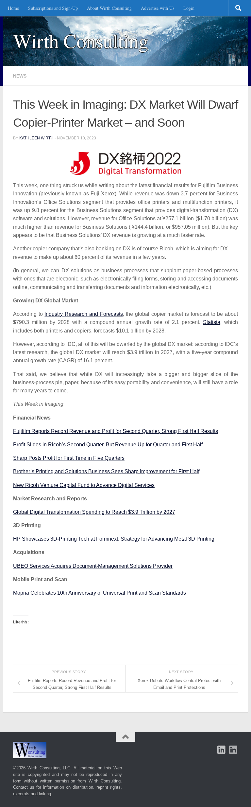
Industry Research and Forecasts (83, 314)
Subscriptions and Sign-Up (53, 8)
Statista (211, 322)
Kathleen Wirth (36, 138)
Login (188, 8)
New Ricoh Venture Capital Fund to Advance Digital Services (84, 485)
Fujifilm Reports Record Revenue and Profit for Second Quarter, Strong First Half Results (115, 431)
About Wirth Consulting (109, 8)
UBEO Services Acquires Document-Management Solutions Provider (93, 566)
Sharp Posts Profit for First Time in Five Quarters (69, 458)
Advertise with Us (157, 8)
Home (13, 8)
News (19, 76)
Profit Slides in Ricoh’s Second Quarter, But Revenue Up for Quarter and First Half (108, 444)
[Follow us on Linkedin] (233, 749)
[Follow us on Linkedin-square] (221, 749)
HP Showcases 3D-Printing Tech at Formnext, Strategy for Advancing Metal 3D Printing (113, 539)
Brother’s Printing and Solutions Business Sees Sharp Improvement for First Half (106, 471)
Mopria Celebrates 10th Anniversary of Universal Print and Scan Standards (99, 593)
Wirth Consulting (80, 40)
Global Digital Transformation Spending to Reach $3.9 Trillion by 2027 (94, 512)
